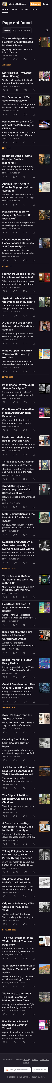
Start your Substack (18, 1069)
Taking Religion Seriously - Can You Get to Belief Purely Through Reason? (18, 854)
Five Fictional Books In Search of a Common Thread (15, 1025)
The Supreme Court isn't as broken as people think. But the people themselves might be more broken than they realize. (18, 252)
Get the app (40, 1069)
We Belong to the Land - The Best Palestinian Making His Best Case (16, 997)
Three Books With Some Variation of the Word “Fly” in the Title (18, 580)
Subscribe (35, 4)
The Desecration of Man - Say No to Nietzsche (17, 99)
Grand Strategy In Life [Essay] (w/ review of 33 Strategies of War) (17, 489)
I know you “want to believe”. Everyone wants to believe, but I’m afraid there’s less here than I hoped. (18, 393)
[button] (5, 9)
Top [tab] (14, 30)
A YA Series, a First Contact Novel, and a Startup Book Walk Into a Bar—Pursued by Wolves (19, 771)
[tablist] (17, 30)
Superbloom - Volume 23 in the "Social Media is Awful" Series (18, 969)
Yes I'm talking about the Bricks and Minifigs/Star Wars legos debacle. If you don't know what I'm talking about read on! (18, 81)
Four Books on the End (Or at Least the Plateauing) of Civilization (18, 125)
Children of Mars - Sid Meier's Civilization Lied (16, 881)
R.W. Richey (14, 56)
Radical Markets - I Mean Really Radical (17, 661)
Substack (11, 1076)
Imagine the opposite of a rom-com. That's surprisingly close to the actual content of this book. (18, 335)
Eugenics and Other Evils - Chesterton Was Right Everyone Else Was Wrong (18, 545)
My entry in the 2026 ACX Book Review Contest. (18, 50)
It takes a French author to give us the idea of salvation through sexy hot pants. (18, 196)
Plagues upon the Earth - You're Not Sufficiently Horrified (17, 354)
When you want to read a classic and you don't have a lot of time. (18, 282)
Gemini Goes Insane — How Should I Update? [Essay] (19, 686)
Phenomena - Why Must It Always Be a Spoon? (18, 386)
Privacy (27, 1059)
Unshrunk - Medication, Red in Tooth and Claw (16, 439)
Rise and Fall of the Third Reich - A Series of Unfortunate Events (17, 635)
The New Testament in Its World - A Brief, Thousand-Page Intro (18, 941)
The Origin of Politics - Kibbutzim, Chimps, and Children (17, 799)
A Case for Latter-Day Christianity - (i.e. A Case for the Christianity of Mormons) (17, 827)
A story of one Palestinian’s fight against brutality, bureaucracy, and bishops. (18, 1006)
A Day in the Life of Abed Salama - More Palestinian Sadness (18, 326)
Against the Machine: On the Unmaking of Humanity (18, 300)
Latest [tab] (7, 30)
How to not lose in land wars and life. (18, 498)
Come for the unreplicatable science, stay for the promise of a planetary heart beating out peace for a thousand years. (19, 616)
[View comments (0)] (15, 788)
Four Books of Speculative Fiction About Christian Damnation (18, 413)
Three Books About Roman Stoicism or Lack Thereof (18, 463)
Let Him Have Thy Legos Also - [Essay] (17, 74)
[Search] (47, 30)
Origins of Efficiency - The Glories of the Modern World (18, 907)
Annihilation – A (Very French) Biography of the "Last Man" (17, 187)
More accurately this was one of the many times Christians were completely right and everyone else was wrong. (18, 554)
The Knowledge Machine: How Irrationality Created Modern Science (17, 42)
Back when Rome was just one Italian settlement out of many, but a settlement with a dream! (17, 888)
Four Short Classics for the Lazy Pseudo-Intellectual (18, 275)
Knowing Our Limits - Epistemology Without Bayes (15, 743)
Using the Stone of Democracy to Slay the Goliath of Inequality (18, 724)
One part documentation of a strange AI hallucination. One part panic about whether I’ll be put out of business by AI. (17, 693)
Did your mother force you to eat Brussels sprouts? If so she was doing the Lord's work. (18, 224)
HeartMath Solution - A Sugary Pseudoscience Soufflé (16, 607)
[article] (26, 49)
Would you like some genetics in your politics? (18, 807)
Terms (35, 1059)
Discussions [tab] (24, 30)
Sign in (46, 4)
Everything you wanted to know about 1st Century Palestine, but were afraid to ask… (18, 950)
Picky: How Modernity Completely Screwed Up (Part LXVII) (16, 215)
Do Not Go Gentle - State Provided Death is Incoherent (17, 159)
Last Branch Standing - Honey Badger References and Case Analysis (18, 243)
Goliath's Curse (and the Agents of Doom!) (17, 717)
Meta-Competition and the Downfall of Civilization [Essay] (18, 517)
